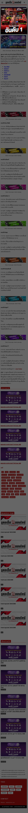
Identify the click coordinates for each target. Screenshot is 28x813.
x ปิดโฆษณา (25, 8)
